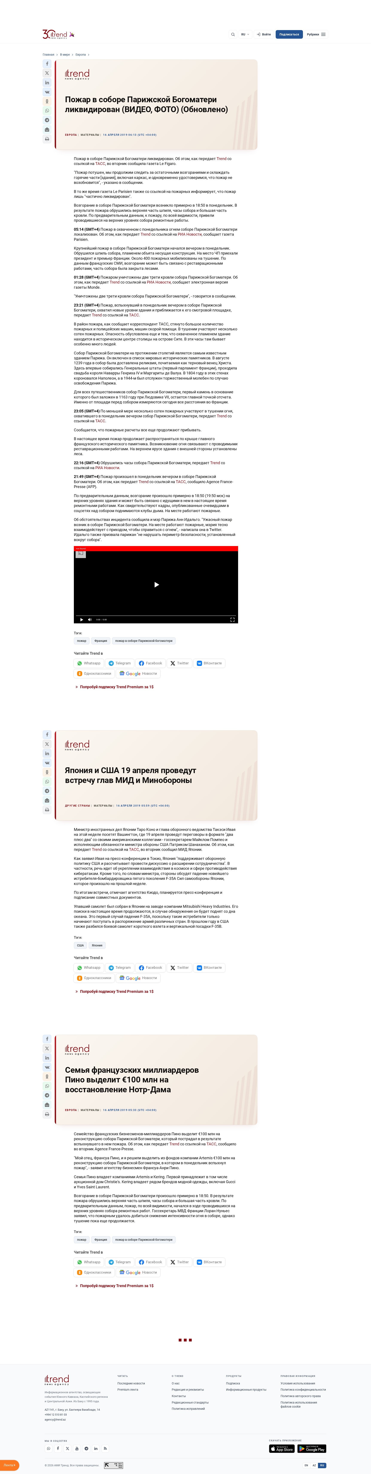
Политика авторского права (301, 1396)
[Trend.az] (59, 34)
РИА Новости (190, 234)
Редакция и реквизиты (188, 1389)
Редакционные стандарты (190, 1402)
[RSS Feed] (105, 1449)
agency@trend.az (55, 1419)
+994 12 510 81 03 (56, 1414)
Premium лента (127, 1389)
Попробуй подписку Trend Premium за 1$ (116, 687)
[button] (47, 64)
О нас (175, 1383)
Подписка (233, 1383)
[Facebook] (58, 1449)
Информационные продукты (246, 1389)
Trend (222, 158)
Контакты (179, 1396)
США (80, 945)
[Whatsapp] (48, 1449)
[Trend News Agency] (57, 1380)
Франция (100, 640)
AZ (314, 1465)
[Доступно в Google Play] (311, 1448)
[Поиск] (233, 34)
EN (306, 1465)
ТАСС (100, 163)
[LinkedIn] (96, 1449)
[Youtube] (77, 1449)
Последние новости (131, 1383)
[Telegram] (86, 1449)
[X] (67, 1449)
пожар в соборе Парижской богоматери (143, 640)
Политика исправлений (188, 1408)
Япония (97, 945)
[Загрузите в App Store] (282, 1448)
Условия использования (298, 1383)
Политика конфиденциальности (303, 1389)
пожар (81, 640)
